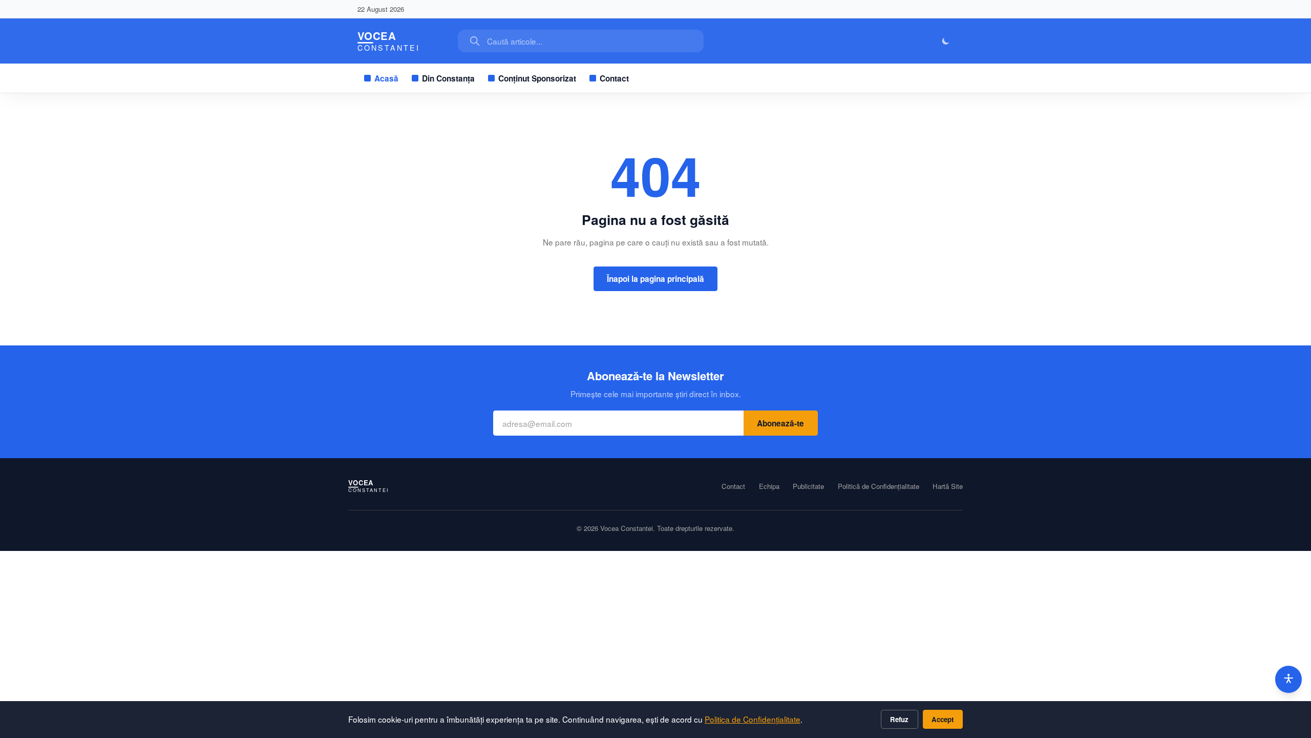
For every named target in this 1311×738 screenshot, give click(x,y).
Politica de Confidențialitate (752, 719)
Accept (943, 719)
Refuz (899, 719)
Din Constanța (448, 78)
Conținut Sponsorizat (537, 78)
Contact (614, 78)
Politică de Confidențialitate (878, 486)
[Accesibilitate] (1288, 679)
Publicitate (808, 486)
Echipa (769, 486)
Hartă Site (948, 486)
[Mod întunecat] (946, 41)
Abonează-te (780, 423)
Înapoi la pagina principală (655, 278)
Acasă (386, 78)
